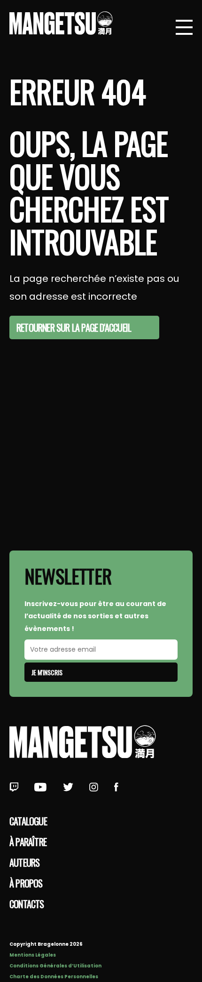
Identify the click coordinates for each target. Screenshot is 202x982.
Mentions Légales (32, 954)
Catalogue (28, 821)
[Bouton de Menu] (184, 28)
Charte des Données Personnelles (53, 976)
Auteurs (24, 862)
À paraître (28, 842)
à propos (26, 883)
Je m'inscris (46, 672)
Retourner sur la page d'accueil (73, 327)
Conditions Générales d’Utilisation (55, 965)
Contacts (26, 904)
